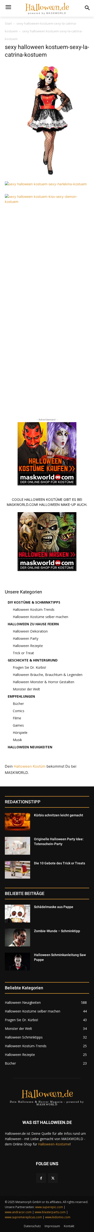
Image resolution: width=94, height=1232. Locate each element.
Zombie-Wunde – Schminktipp (57, 931)
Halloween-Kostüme (54, 1144)
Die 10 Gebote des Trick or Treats (59, 863)
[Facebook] (41, 1178)
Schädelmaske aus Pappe (53, 907)
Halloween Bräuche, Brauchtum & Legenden (47, 674)
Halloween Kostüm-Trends (33, 609)
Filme (17, 718)
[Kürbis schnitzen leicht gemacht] (17, 822)
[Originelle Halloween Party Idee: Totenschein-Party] (17, 846)
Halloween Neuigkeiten (30, 747)
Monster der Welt (26, 689)
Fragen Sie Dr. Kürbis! (29, 667)
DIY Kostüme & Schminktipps (34, 602)
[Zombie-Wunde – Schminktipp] (17, 938)
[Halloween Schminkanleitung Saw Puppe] (17, 961)
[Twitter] (53, 1178)
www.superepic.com (49, 1207)
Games (18, 725)
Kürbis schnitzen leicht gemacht (58, 815)
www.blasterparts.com (50, 1212)
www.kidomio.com (57, 1217)
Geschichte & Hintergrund (33, 660)
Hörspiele (20, 732)
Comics (18, 711)
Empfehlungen (21, 696)
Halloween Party (25, 638)
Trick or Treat (23, 653)
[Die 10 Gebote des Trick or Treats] (17, 870)
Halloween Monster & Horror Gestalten (43, 682)
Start (8, 23)
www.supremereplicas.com (23, 1217)
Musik (17, 739)
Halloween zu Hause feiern (33, 624)
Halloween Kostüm (30, 766)
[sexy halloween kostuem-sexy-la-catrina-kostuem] (47, 176)
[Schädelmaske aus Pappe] (17, 913)
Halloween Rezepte (28, 645)
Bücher (18, 703)
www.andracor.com (18, 1212)
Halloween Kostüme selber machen (40, 616)
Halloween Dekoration (30, 631)
